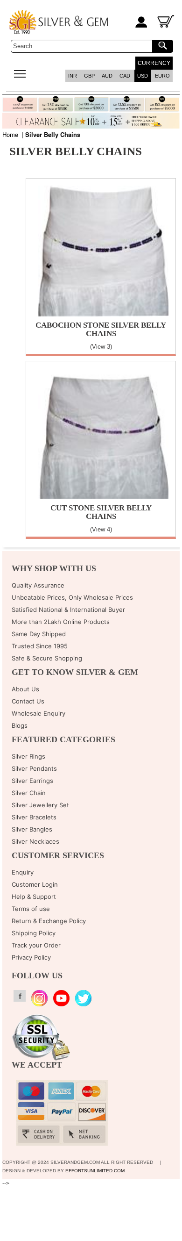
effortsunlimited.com (95, 1170)
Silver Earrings (32, 780)
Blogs (20, 725)
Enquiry (23, 872)
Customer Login (35, 884)
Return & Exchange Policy (49, 921)
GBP (89, 76)
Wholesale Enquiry (38, 713)
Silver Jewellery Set (40, 805)
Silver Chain (29, 792)
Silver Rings (28, 756)
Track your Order (36, 945)
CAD (124, 76)
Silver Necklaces (35, 841)
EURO (162, 76)
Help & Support (34, 896)
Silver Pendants (34, 768)
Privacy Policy (31, 957)
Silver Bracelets (34, 817)
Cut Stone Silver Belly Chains (101, 512)
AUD (107, 76)
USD (142, 76)
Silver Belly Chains (52, 134)
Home (10, 134)
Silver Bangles (32, 829)
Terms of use (31, 908)
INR (72, 76)
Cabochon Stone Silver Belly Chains (100, 329)
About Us (25, 689)
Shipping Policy (34, 933)
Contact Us (28, 701)
